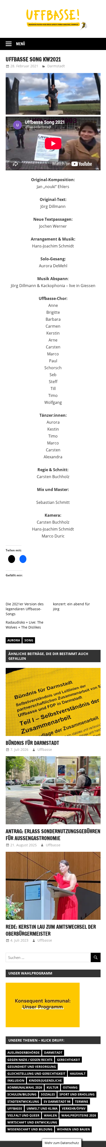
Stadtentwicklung (23, 1101)
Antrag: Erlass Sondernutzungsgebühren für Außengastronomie (53, 835)
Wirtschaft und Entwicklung (32, 1122)
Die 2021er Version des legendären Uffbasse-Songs (25, 609)
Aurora (13, 640)
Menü (20, 44)
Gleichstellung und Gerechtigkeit (36, 1074)
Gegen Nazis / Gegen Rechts (30, 1060)
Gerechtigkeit (68, 1060)
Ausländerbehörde (23, 1052)
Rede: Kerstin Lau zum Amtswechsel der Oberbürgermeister (51, 930)
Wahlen (50, 1115)
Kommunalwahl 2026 (24, 1087)
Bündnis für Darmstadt (32, 743)
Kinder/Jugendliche (45, 1080)
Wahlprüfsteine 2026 (78, 1115)
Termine (81, 1101)
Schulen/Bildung (21, 1094)
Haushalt (78, 1074)
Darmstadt (56, 66)
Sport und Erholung (77, 1094)
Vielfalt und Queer (23, 1115)
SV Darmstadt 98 (57, 1101)
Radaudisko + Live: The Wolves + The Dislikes (24, 625)
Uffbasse (44, 749)
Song (28, 640)
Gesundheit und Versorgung (31, 1067)
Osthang (70, 1087)
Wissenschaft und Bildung (30, 1129)
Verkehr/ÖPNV (74, 1108)
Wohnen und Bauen (73, 1129)
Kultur (52, 1087)
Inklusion (15, 1080)
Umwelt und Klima (42, 1108)
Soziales (48, 1094)
